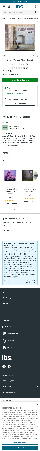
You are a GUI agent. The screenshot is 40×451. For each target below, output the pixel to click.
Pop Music (6, 225)
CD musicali (6, 223)
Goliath (16, 64)
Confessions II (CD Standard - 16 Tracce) (10, 191)
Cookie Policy (32, 438)
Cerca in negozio (20, 104)
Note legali (6, 230)
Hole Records (13, 74)
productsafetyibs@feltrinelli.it (24, 283)
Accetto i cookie (20, 448)
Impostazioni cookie (20, 442)
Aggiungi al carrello (21, 80)
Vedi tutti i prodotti (16, 128)
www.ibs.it (32, 260)
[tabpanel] (20, 37)
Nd (27, 64)
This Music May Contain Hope (30, 190)
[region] (20, 426)
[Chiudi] (37, 404)
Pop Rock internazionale (22, 223)
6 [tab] (25, 209)
